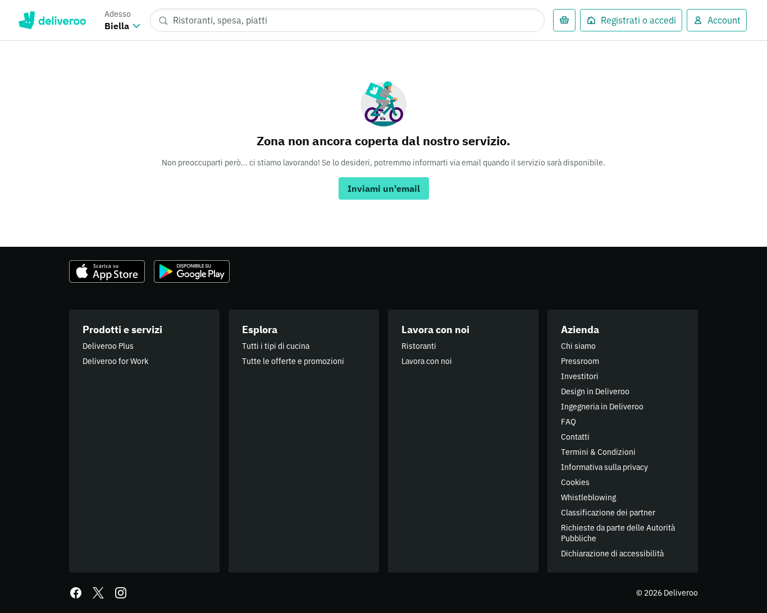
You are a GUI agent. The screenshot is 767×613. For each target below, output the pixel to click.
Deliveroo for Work (115, 361)
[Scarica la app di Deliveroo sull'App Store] (107, 271)
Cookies (575, 482)
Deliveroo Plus (108, 346)
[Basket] (564, 20)
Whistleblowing (588, 497)
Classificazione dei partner (608, 513)
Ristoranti (418, 346)
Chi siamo (578, 346)
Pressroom (580, 361)
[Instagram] (120, 593)
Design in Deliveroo (595, 391)
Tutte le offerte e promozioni (293, 361)
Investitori (580, 376)
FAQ (568, 422)
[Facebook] (76, 593)
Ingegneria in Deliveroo (602, 407)
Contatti (575, 437)
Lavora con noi (426, 361)
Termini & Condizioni (598, 452)
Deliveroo (52, 20)
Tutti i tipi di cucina (275, 346)
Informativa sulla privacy (604, 467)
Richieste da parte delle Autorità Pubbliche (618, 533)
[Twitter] (98, 593)
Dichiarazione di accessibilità (612, 554)
